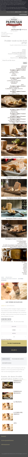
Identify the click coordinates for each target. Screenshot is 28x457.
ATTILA (14, 74)
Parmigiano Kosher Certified (14, 239)
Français (25, 268)
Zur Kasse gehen (23, 57)
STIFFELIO (14, 83)
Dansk (25, 263)
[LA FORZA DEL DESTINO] (7, 417)
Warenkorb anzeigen (5, 36)
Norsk (25, 271)
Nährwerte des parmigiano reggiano (18, 247)
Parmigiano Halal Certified (14, 218)
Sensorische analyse (22, 243)
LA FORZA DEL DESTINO (14, 120)
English (25, 266)
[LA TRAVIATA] (7, 406)
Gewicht (14, 326)
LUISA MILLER (14, 82)
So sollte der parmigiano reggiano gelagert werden (15, 245)
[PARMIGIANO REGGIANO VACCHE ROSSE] (7, 396)
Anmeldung (18, 12)
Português (24, 272)
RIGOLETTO (14, 111)
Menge (14, 333)
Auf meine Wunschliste (6, 339)
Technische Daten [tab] (18, 359)
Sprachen (24, 262)
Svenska (25, 274)
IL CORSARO (14, 79)
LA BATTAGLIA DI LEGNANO (14, 80)
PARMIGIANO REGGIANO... (18, 381)
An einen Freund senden (8, 321)
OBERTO (14, 92)
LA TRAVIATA (14, 115)
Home (2, 277)
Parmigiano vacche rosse (14, 177)
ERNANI (14, 90)
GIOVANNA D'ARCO (14, 72)
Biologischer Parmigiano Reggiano (14, 157)
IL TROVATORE (14, 112)
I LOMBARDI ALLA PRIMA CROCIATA (14, 88)
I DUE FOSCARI (14, 71)
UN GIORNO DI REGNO (14, 94)
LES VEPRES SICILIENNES (14, 117)
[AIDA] (7, 427)
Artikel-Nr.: (3, 305)
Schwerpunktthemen (7, 440)
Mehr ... (23, 76)
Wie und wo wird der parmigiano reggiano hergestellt (14, 246)
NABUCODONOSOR (14, 87)
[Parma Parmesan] (14, 23)
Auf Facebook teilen (19, 321)
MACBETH (14, 75)
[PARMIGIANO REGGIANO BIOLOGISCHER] (7, 385)
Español (25, 267)
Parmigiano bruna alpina (14, 198)
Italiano (25, 270)
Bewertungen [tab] (6, 363)
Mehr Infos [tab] (5, 359)
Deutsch (25, 264)
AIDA (14, 123)
